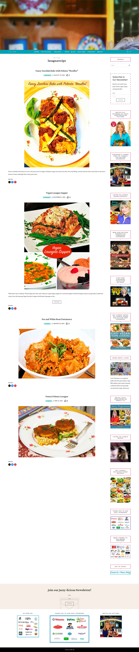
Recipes (57, 52)
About (100, 52)
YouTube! (81, 52)
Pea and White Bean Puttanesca (57, 319)
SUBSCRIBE (69, 603)
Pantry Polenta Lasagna (57, 396)
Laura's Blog (47, 75)
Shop (67, 52)
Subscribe (120, 100)
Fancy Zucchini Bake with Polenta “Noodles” (57, 71)
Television (46, 52)
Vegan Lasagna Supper (57, 193)
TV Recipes (47, 323)
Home (36, 52)
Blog (73, 52)
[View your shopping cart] (128, 52)
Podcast (91, 52)
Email (114, 93)
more (127, 388)
